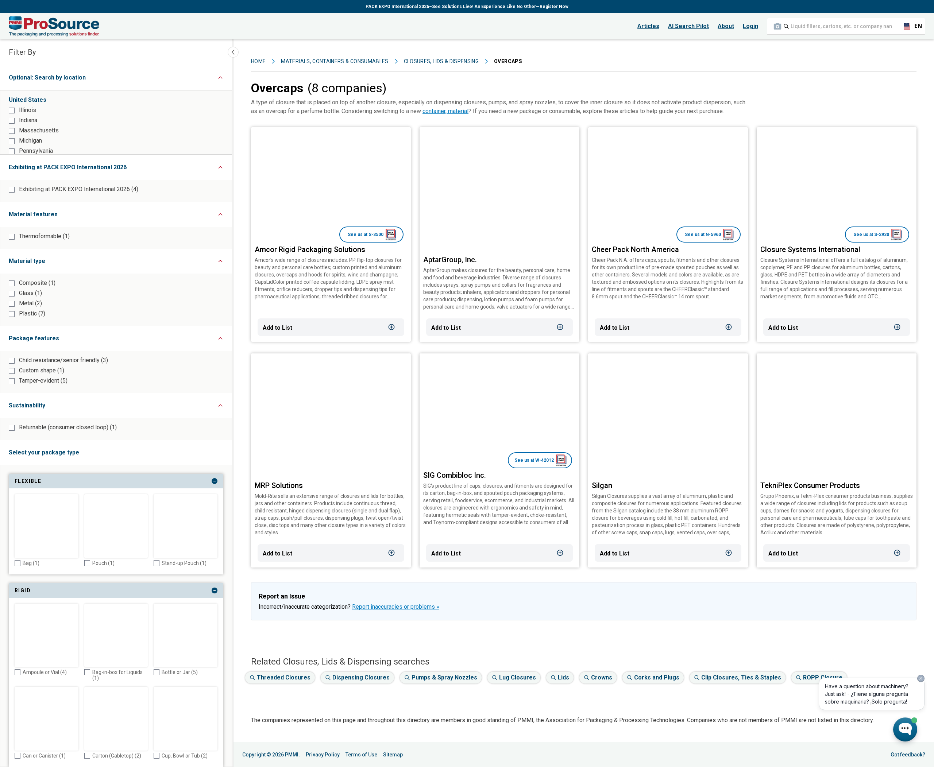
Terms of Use (361, 755)
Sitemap (393, 755)
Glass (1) (30, 293)
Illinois (27, 109)
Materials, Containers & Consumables (334, 61)
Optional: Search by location (61, 79)
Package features (59, 340)
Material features (58, 216)
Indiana (27, 120)
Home (258, 61)
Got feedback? (908, 755)
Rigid (63, 592)
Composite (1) (36, 282)
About (726, 26)
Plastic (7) (31, 313)
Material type (52, 262)
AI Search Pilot (688, 26)
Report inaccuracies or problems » (395, 606)
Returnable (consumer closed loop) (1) (67, 427)
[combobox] (846, 26)
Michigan (30, 140)
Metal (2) (30, 303)
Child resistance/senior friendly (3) (63, 360)
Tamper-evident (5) (42, 380)
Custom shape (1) (41, 370)
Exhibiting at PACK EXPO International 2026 (93, 169)
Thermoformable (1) (44, 236)
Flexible (68, 482)
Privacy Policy (323, 755)
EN (915, 26)
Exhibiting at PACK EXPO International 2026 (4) (78, 189)
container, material (445, 111)
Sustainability (52, 407)
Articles (648, 26)
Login (750, 26)
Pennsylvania (35, 150)
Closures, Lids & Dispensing (441, 61)
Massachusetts (38, 130)
